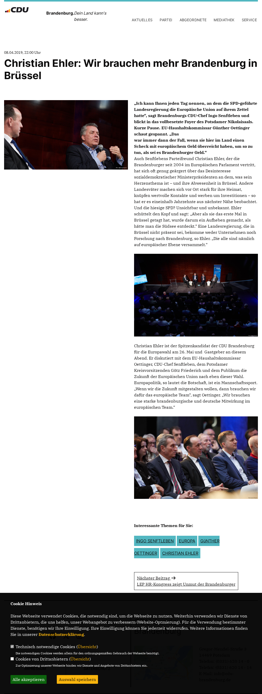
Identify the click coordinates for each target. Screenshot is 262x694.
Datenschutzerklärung (61, 634)
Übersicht (87, 646)
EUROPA (187, 540)
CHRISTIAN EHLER (180, 553)
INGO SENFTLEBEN (155, 540)
